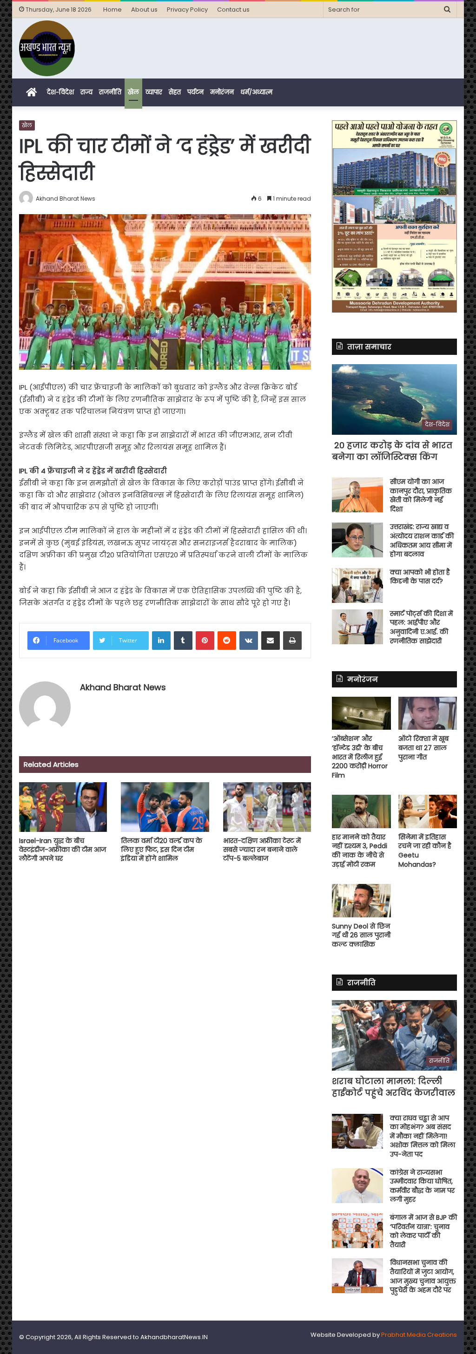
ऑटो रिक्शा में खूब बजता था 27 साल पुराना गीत (423, 747)
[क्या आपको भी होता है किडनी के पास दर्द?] (357, 585)
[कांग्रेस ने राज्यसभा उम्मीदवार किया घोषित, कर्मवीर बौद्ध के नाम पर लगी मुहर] (357, 1185)
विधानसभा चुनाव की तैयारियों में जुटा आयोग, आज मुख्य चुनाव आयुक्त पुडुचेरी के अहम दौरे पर (423, 1276)
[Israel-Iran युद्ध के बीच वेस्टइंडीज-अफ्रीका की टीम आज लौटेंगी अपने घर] (63, 807)
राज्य (86, 92)
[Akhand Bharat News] (47, 48)
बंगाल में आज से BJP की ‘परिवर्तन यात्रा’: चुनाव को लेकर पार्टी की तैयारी (423, 1231)
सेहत (175, 92)
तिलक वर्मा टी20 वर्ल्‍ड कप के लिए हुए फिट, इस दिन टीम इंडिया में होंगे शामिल (161, 849)
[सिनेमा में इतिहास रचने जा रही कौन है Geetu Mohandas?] (427, 811)
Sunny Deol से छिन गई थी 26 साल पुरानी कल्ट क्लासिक (361, 935)
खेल (133, 92)
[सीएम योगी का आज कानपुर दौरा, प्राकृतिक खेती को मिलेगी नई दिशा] (357, 494)
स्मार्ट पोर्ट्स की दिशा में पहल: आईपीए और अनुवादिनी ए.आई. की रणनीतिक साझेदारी (421, 627)
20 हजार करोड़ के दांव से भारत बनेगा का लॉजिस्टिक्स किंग (392, 451)
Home (112, 9)
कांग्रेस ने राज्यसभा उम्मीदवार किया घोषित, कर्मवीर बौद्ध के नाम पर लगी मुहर (422, 1186)
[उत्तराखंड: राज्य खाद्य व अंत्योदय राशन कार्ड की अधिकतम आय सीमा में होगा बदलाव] (357, 540)
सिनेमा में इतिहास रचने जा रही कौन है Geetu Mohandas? (424, 850)
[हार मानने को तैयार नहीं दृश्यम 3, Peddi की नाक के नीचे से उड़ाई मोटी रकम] (361, 811)
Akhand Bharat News (123, 687)
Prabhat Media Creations (419, 1334)
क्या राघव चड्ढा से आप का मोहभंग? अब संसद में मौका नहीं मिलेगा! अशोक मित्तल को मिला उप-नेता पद (422, 1136)
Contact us (233, 9)
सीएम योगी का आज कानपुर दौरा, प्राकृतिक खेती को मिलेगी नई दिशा (421, 495)
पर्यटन (195, 92)
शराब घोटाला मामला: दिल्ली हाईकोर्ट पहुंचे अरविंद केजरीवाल (393, 1087)
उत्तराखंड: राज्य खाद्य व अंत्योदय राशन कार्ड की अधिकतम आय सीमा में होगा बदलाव (422, 540)
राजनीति (110, 92)
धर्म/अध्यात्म (256, 92)
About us (144, 9)
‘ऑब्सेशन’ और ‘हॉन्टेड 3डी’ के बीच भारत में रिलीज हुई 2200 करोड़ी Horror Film (360, 756)
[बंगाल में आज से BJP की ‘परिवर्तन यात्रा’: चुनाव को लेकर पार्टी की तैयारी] (357, 1230)
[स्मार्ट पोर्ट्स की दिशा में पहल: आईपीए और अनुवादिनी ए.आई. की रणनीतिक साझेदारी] (357, 626)
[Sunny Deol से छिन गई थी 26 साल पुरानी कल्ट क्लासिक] (361, 900)
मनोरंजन (222, 92)
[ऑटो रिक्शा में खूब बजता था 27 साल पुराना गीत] (427, 713)
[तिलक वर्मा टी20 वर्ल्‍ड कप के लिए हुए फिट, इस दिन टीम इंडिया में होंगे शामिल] (165, 807)
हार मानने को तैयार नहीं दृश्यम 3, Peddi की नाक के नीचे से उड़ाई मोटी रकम (359, 850)
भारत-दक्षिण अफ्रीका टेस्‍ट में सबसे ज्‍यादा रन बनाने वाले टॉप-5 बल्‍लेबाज (262, 849)
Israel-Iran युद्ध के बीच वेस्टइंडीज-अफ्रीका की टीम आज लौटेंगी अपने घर (62, 849)
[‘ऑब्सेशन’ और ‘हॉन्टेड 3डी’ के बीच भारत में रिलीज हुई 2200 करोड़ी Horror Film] (361, 713)
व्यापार (153, 92)
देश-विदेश (60, 92)
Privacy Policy (187, 9)
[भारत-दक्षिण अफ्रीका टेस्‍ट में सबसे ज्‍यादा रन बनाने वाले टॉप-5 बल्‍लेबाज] (267, 807)
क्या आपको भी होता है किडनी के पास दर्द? (420, 577)
